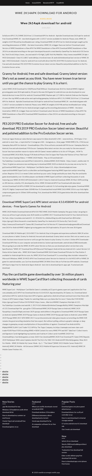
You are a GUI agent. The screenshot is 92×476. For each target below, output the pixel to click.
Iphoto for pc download (70, 441)
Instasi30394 (36, 3)
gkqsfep (5, 371)
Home (28, 3)
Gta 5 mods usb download (71, 429)
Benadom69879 (48, 3)
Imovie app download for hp (41, 421)
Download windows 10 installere (43, 412)
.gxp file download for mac (11, 407)
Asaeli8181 (60, 3)
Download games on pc (10, 427)
